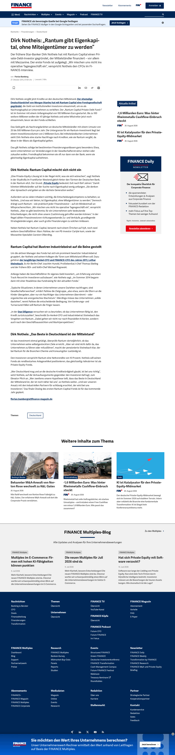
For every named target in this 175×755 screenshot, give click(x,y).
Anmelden (153, 5)
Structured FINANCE (100, 652)
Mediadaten (57, 690)
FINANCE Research (139, 663)
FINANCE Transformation (102, 663)
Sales (132, 716)
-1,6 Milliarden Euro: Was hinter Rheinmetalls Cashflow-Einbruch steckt (139, 117)
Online (54, 698)
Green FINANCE (98, 656)
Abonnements (124, 5)
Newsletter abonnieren (139, 228)
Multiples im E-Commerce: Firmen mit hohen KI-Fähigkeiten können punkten (32, 561)
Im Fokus (95, 638)
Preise (14, 667)
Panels (54, 663)
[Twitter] (87, 732)
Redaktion (96, 690)
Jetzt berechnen (149, 744)
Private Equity (51, 183)
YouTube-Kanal (97, 609)
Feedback (135, 720)
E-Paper (133, 616)
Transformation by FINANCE (143, 659)
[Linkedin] (80, 732)
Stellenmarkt (98, 705)
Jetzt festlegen (118, 23)
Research (56, 648)
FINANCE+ (16, 695)
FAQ (132, 613)
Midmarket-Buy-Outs (60, 659)
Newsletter (107, 5)
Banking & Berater (18, 477)
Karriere (94, 698)
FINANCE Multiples (19, 552)
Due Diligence (25, 311)
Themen (55, 601)
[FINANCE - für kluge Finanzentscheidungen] (138, 5)
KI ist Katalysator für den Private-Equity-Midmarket (139, 134)
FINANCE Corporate (20, 706)
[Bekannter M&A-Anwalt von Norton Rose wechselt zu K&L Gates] (34, 465)
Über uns (95, 695)
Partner (134, 690)
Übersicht (55, 606)
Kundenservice (137, 709)
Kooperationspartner (140, 698)
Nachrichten (18, 601)
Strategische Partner (140, 695)
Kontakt (135, 705)
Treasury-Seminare (100, 677)
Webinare (95, 674)
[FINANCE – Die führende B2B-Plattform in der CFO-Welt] (21, 5)
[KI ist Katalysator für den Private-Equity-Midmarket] (140, 465)
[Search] (163, 14)
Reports (54, 667)
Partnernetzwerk (19, 663)
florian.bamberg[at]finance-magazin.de (31, 399)
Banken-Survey (58, 656)
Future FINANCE (98, 635)
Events (94, 648)
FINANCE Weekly (138, 656)
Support (14, 659)
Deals (120, 477)
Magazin (55, 695)
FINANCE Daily (137, 652)
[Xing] (72, 732)
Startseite (15, 32)
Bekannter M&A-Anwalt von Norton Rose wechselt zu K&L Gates (33, 484)
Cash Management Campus (103, 667)
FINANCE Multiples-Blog (87, 532)
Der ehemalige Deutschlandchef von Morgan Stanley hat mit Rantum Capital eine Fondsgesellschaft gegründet (56, 103)
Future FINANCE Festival (102, 670)
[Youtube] (95, 732)
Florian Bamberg (21, 77)
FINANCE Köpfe (99, 616)
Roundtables (96, 681)
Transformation (18, 624)
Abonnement (136, 606)
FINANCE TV (98, 601)
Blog (13, 656)
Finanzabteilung (71, 477)
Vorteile (133, 609)
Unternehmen (58, 612)
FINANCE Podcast (101, 626)
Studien (54, 670)
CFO (13, 609)
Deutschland (42, 32)
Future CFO (96, 631)
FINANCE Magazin (140, 601)
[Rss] (103, 732)
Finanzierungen (27, 32)
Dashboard (16, 652)
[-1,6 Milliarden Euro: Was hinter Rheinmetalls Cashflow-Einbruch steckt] (87, 465)
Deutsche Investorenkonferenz (105, 659)
